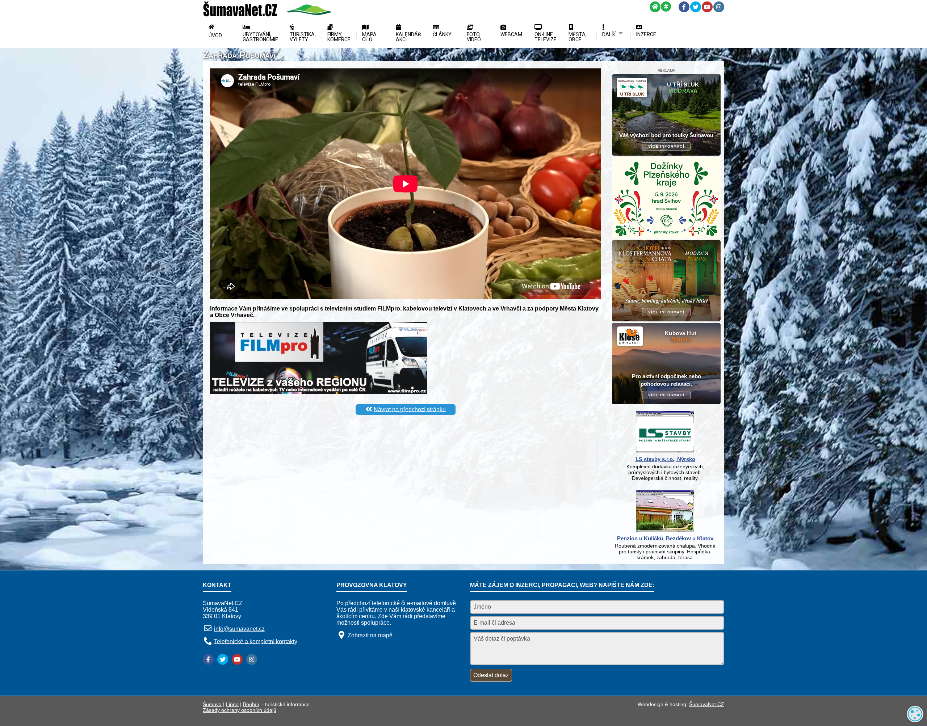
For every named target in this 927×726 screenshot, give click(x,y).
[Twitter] (695, 6)
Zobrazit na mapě (370, 635)
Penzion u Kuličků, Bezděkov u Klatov (665, 538)
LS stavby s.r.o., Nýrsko (665, 459)
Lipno (232, 704)
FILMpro (388, 308)
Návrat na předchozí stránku (410, 409)
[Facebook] (684, 6)
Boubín (251, 704)
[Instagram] (718, 6)
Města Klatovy (579, 308)
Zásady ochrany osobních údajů (239, 710)
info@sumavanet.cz (239, 629)
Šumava (212, 704)
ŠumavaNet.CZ (706, 704)
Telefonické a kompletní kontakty (255, 641)
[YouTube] (707, 6)
